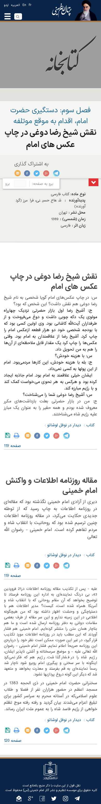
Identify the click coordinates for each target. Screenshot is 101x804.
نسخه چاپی (18, 435)
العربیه (15, 5)
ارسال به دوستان (17, 173)
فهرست (93, 182)
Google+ (46, 173)
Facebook (27, 173)
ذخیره (8, 435)
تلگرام (56, 173)
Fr (30, 5)
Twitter (36, 173)
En (24, 5)
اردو (6, 5)
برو (7, 184)
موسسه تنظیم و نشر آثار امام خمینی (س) (49, 790)
